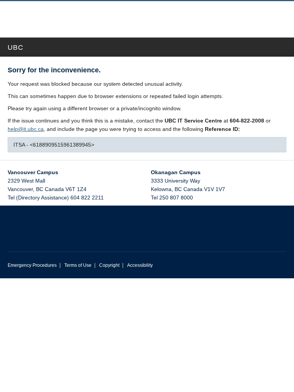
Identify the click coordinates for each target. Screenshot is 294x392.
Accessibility (140, 265)
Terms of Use (77, 265)
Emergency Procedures (32, 265)
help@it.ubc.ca (26, 129)
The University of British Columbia (116, 15)
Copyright (109, 265)
